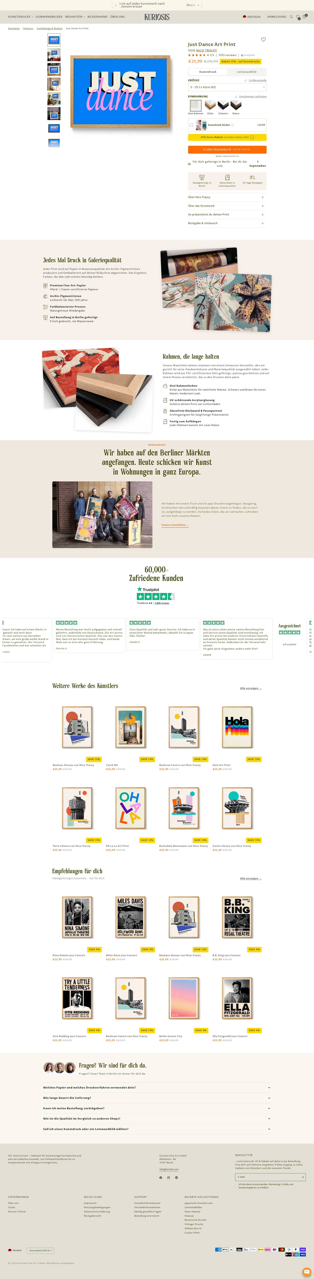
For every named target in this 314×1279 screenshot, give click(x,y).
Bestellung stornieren (146, 1215)
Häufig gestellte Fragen (147, 1211)
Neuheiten (73, 17)
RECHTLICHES (93, 1197)
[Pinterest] (178, 1177)
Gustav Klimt (192, 1232)
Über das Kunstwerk (201, 206)
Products (28, 28)
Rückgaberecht (92, 1215)
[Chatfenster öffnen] (306, 1272)
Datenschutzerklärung (97, 1211)
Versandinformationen (147, 1207)
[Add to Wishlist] (263, 39)
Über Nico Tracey (199, 197)
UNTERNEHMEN (18, 1197)
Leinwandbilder (49, 17)
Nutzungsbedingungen (97, 1207)
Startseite (14, 28)
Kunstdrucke (19, 17)
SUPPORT (140, 1197)
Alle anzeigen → (251, 688)
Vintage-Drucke (194, 1224)
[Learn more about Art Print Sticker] (232, 125)
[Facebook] (163, 1177)
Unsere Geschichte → (175, 525)
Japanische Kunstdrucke (198, 1203)
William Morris (193, 1228)
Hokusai (189, 1215)
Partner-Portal (17, 1211)
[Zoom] (171, 40)
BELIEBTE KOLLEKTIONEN (201, 1197)
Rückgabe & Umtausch (203, 223)
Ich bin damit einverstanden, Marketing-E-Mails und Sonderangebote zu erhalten (266, 1186)
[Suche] (291, 17)
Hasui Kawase (192, 1211)
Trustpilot (249, 55)
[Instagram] (170, 1177)
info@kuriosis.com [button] (168, 1169)
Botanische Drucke (195, 1220)
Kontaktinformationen (147, 1203)
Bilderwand (97, 17)
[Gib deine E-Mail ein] (302, 1177)
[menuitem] (21, 17)
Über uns (117, 17)
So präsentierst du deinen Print (208, 214)
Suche (11, 1207)
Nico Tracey (206, 51)
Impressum (90, 1203)
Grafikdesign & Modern (49, 28)
